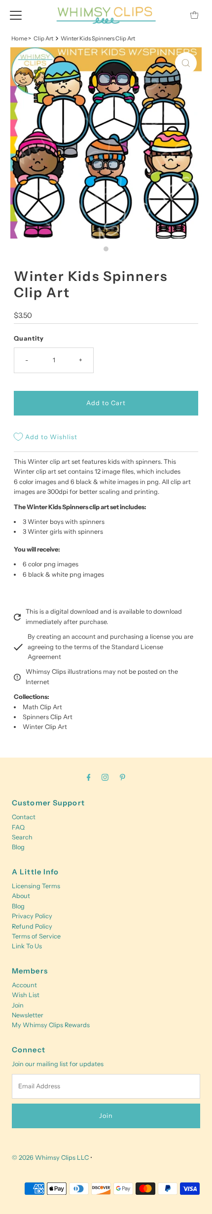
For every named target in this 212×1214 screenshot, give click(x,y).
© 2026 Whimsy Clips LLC (50, 1157)
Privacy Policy (32, 916)
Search (22, 837)
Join (18, 1005)
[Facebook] (89, 777)
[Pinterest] (122, 777)
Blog (18, 847)
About (21, 896)
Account (24, 985)
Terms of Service (36, 936)
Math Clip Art (42, 707)
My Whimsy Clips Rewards (51, 1025)
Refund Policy (32, 926)
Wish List (25, 995)
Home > (21, 38)
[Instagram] (105, 777)
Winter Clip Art (45, 726)
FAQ (18, 827)
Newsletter (27, 1015)
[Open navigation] (15, 14)
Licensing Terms (36, 886)
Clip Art (43, 38)
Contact (23, 817)
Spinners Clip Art (47, 717)
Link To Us (27, 946)
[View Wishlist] (172, 15)
